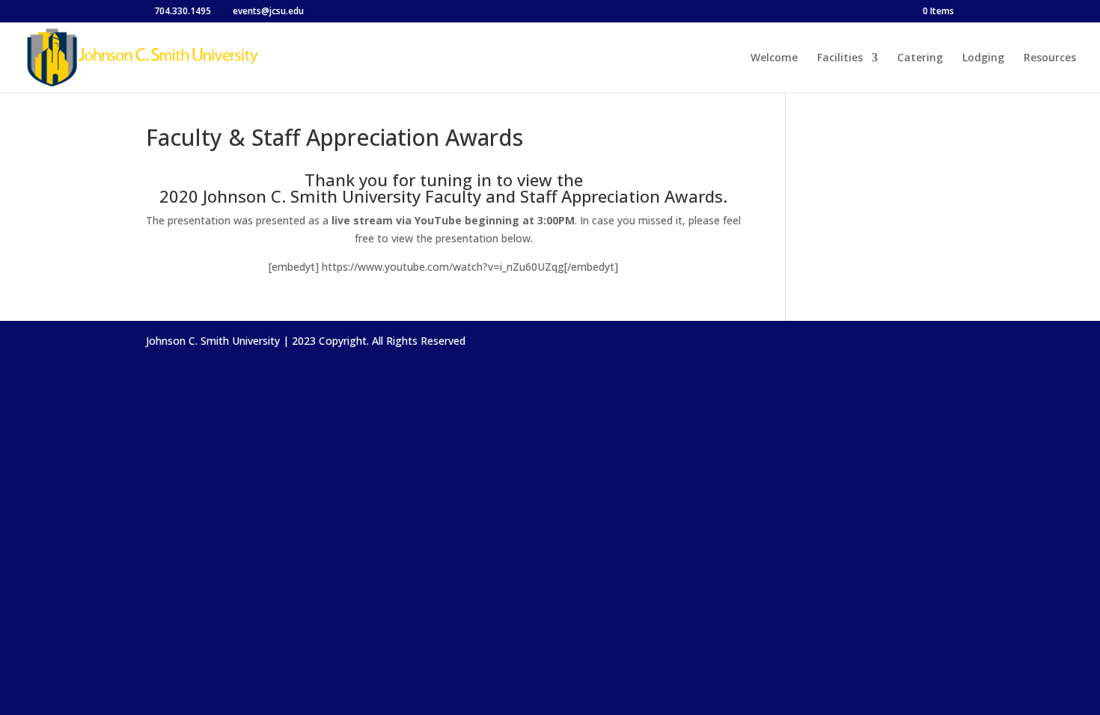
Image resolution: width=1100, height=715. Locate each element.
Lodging (983, 58)
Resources (1050, 58)
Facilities (840, 58)
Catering (920, 58)
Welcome (774, 58)
